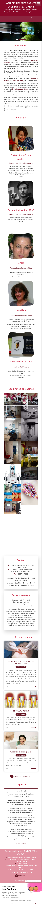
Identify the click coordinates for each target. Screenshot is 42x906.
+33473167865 (22, 574)
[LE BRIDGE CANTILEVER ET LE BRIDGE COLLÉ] (21, 649)
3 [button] (22, 39)
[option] (21, 31)
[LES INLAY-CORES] (21, 699)
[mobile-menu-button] (38, 3)
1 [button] (16, 39)
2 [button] (17, 39)
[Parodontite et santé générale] (21, 740)
